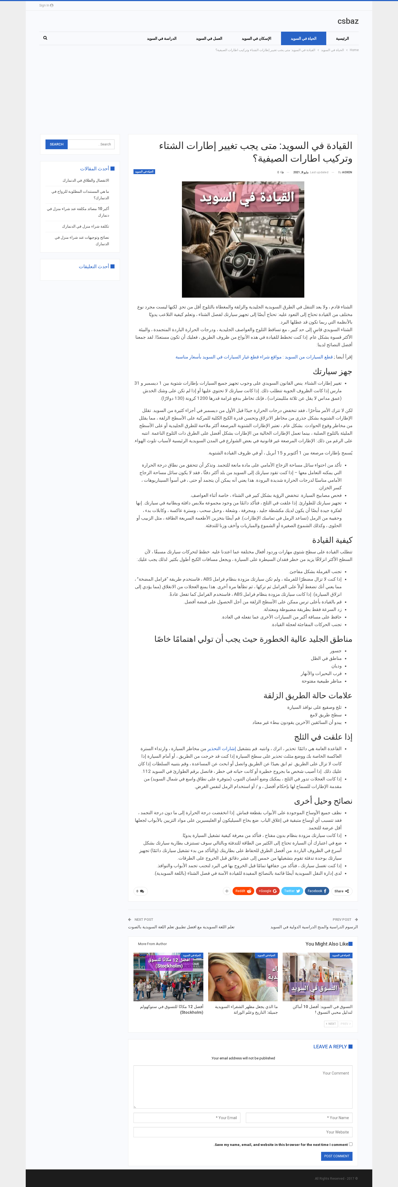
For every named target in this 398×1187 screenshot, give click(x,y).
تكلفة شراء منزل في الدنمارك (85, 226)
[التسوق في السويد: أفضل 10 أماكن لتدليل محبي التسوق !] (318, 977)
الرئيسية (342, 38)
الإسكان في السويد (256, 38)
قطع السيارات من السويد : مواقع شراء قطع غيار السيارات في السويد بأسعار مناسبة (254, 357)
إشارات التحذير (222, 748)
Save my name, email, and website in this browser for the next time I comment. (281, 1145)
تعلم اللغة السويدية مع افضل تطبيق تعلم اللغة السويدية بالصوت (181, 927)
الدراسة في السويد (162, 38)
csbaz (348, 21)
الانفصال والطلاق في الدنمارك (86, 180)
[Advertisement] (199, 93)
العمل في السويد (209, 38)
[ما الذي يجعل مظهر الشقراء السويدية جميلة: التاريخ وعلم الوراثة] (243, 977)
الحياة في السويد (304, 38)
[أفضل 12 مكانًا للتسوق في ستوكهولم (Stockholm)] (168, 977)
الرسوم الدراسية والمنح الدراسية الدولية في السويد (314, 927)
